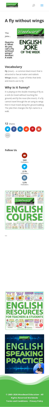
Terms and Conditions (17, 401)
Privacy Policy (36, 401)
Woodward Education (28, 394)
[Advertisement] (24, 262)
